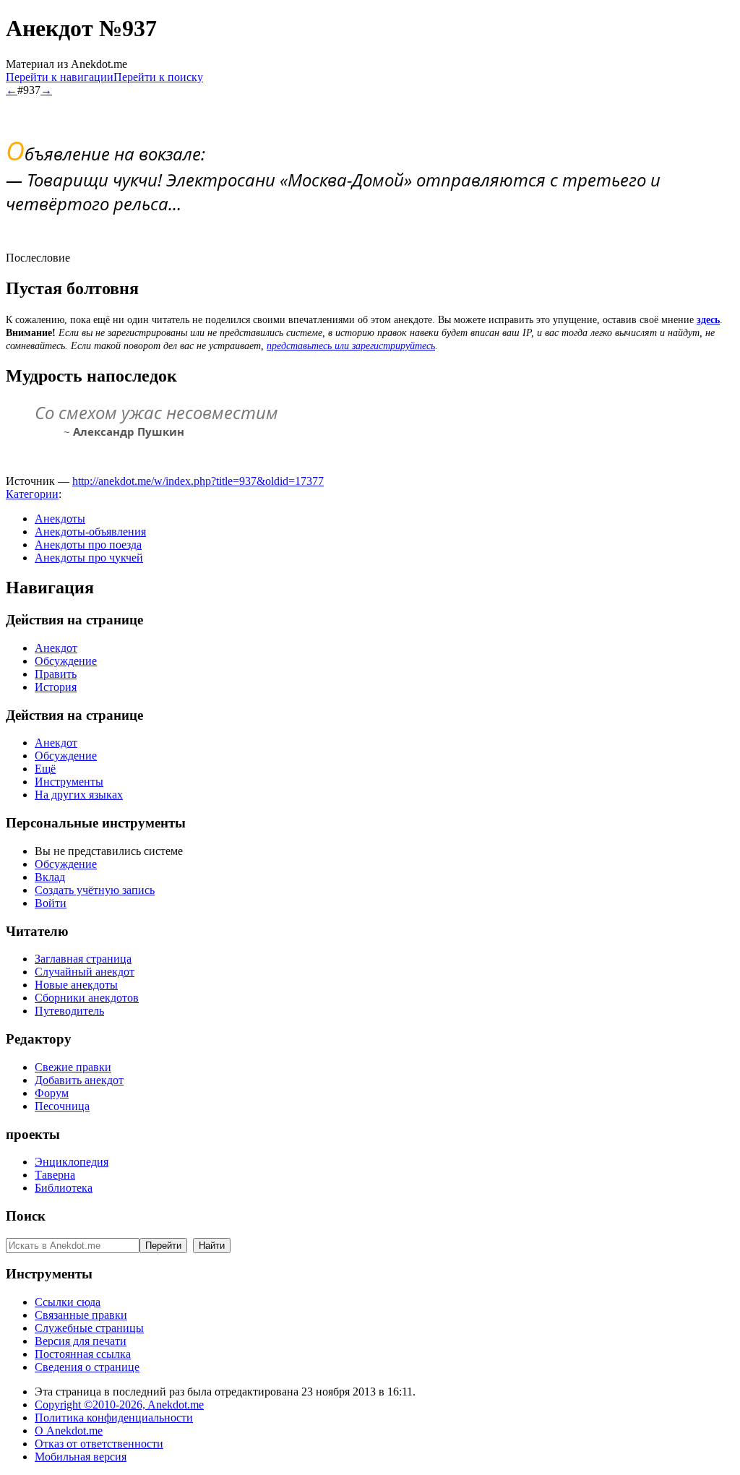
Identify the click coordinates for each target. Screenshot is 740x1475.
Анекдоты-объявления (90, 531)
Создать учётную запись (95, 890)
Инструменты (69, 781)
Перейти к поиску (158, 77)
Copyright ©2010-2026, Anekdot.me (119, 1404)
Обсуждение (66, 661)
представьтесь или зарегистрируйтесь (351, 345)
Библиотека (63, 1188)
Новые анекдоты (76, 985)
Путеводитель (69, 1011)
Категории (32, 494)
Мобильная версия (80, 1456)
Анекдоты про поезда (88, 544)
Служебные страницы (89, 1328)
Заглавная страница (83, 958)
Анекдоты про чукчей (89, 557)
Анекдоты (60, 518)
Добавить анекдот (79, 1080)
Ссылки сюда (67, 1302)
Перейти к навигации (59, 77)
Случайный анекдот (84, 972)
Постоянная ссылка (83, 1354)
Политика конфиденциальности (114, 1417)
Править (56, 674)
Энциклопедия (71, 1162)
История (56, 687)
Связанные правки (81, 1315)
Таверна (55, 1175)
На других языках (79, 794)
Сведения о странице (87, 1367)
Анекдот (56, 648)
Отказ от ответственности (99, 1443)
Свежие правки (73, 1067)
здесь (708, 319)
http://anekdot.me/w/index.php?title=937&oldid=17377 (198, 481)
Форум (52, 1093)
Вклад (50, 877)
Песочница (62, 1106)
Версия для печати (80, 1341)
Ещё (45, 768)
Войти (50, 903)
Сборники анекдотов (87, 998)
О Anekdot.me (69, 1430)
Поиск (26, 1216)
